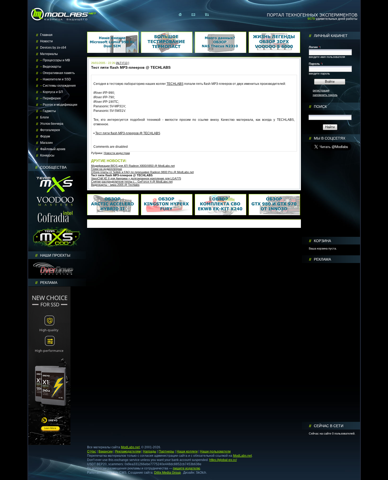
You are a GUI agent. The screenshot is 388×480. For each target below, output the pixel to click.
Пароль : (316, 63)
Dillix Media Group (167, 472)
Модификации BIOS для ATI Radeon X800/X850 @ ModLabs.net (133, 165)
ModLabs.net (130, 447)
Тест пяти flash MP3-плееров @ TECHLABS (127, 133)
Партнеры (166, 451)
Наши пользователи (215, 451)
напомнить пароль (325, 94)
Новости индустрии (117, 153)
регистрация (321, 90)
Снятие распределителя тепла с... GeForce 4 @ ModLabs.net (132, 181)
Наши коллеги (187, 451)
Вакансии (105, 451)
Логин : (315, 47)
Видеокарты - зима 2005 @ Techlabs (115, 184)
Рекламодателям (128, 451)
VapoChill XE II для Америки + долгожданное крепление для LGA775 (136, 178)
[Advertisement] (331, 342)
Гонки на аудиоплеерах (106, 168)
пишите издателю (186, 468)
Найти (330, 127)
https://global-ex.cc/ (223, 460)
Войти (329, 82)
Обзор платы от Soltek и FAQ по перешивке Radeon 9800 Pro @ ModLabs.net (142, 172)
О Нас (91, 451)
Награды (149, 451)
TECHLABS (175, 84)
